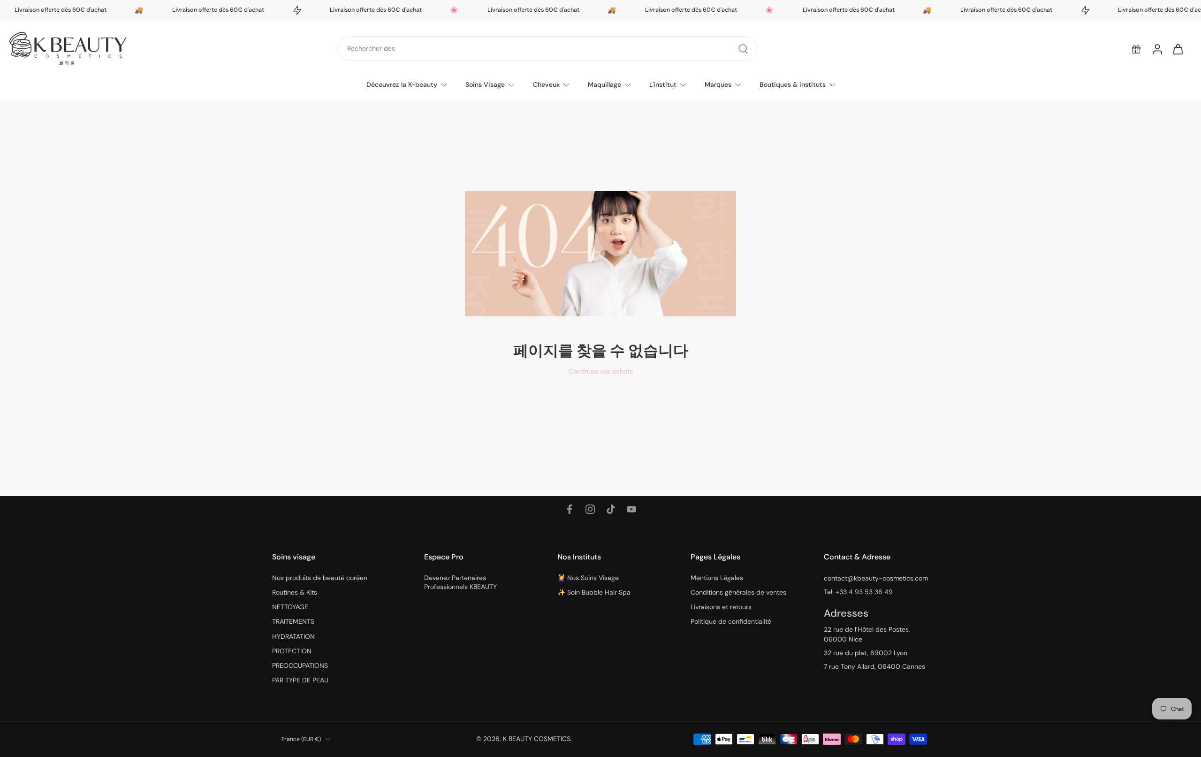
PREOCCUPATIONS (300, 665)
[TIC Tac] (610, 509)
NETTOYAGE (290, 607)
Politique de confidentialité (731, 621)
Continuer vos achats (601, 371)
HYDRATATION (293, 636)
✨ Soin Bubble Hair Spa (594, 592)
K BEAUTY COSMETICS (536, 738)
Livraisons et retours (721, 607)
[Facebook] (569, 509)
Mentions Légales (717, 577)
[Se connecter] (1157, 48)
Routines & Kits (294, 592)
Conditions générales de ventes (738, 592)
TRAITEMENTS (293, 621)
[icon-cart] (1177, 48)
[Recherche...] (743, 48)
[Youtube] (631, 509)
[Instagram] (590, 509)
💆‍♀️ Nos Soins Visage (588, 577)
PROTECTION (292, 651)
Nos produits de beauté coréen (319, 577)
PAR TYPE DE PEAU (300, 680)
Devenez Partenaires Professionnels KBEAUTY (460, 582)
